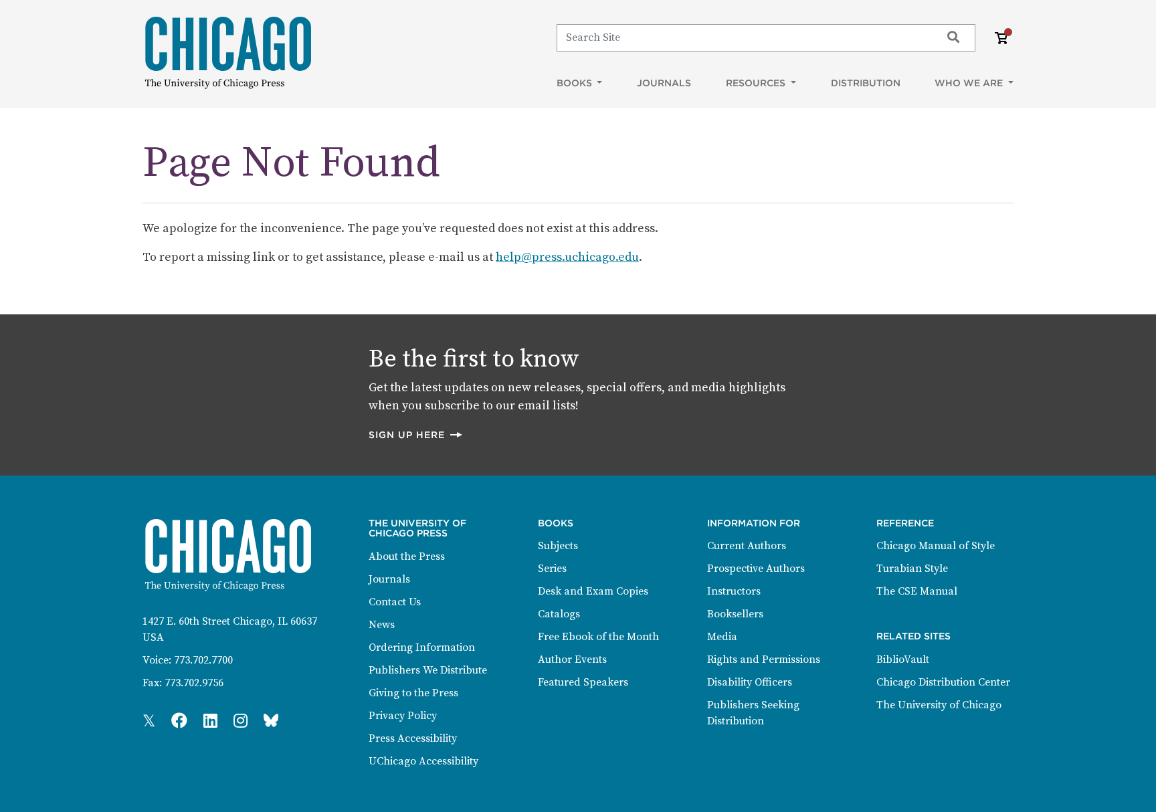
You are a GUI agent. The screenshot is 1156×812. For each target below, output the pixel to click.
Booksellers (735, 614)
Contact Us (395, 602)
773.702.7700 (203, 660)
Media (722, 636)
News (382, 624)
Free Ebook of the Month (598, 636)
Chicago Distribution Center (943, 682)
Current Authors (746, 545)
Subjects (558, 545)
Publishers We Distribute (428, 670)
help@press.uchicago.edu (567, 257)
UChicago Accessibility (423, 761)
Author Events (572, 659)
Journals (664, 83)
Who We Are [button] (970, 83)
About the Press (407, 556)
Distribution (865, 83)
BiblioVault (902, 659)
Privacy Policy (403, 715)
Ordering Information (422, 647)
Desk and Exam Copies (593, 591)
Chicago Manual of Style (935, 545)
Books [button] (576, 83)
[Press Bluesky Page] (271, 722)
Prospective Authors (756, 568)
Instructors (734, 591)
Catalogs (559, 614)
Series (552, 568)
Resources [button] (757, 83)
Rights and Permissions (763, 659)
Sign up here (416, 434)
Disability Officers (749, 682)
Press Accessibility (413, 738)
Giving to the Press (413, 693)
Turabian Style (912, 568)
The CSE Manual (916, 591)
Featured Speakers (583, 682)
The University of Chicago (938, 705)
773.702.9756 (194, 683)
